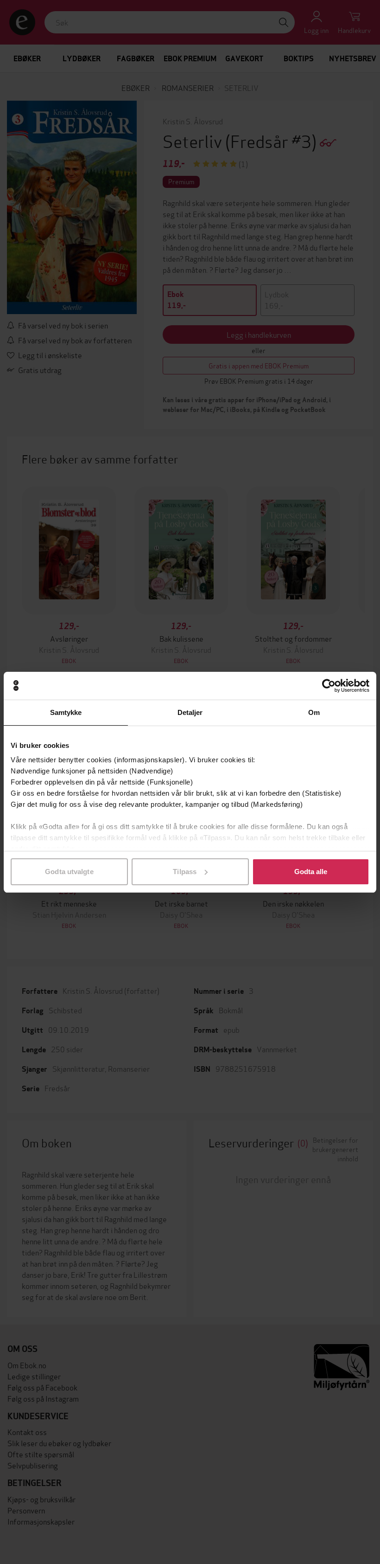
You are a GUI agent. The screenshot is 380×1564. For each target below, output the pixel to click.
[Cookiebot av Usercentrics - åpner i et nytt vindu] (328, 686)
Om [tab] (314, 712)
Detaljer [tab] (190, 712)
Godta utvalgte (69, 871)
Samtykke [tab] (66, 712)
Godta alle (311, 871)
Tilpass (184, 871)
